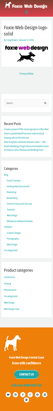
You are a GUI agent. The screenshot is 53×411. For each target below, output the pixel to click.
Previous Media (26, 73)
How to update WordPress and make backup (24, 133)
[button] (26, 12)
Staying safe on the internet (16, 137)
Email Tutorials (13, 180)
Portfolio (8, 226)
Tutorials (11, 209)
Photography (13, 238)
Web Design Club (11, 308)
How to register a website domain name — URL (25, 141)
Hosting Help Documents (18, 186)
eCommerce (9, 277)
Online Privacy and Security (19, 203)
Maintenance (10, 289)
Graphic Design (14, 232)
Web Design (12, 215)
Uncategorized (11, 250)
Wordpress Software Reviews (20, 221)
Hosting (7, 283)
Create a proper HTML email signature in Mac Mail (26, 129)
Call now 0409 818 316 (26, 385)
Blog (6, 174)
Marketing (11, 192)
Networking (12, 197)
